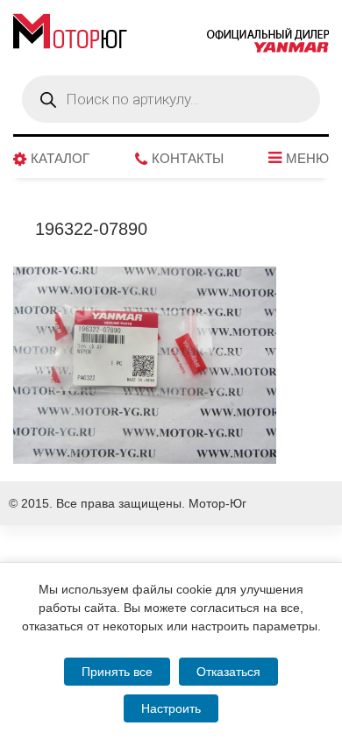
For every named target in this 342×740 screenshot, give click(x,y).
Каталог (60, 159)
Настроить (171, 708)
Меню (307, 159)
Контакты (188, 159)
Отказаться (228, 672)
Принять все (117, 672)
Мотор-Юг (217, 503)
